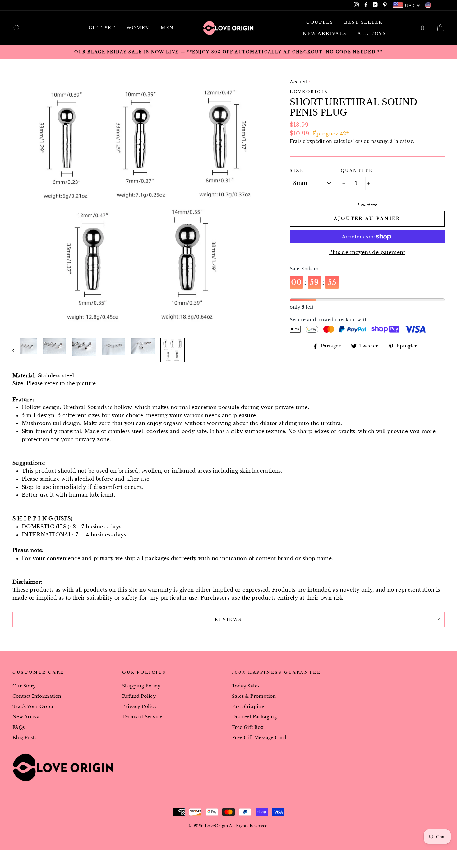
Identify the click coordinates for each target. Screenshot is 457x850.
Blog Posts (24, 737)
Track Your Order (33, 706)
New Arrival (26, 717)
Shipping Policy (141, 686)
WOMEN (138, 28)
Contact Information (37, 696)
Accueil (298, 82)
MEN (167, 28)
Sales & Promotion (254, 696)
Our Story (24, 686)
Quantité (357, 170)
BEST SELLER (363, 22)
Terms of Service (142, 717)
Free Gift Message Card (259, 737)
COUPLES (319, 22)
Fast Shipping (248, 706)
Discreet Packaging (254, 717)
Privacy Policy (139, 706)
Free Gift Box (248, 727)
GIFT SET (102, 28)
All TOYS (372, 33)
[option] (228, 52)
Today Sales (245, 686)
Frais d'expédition (311, 141)
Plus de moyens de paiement (367, 252)
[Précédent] (16, 350)
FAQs (18, 727)
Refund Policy (139, 696)
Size (297, 170)
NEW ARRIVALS (324, 33)
